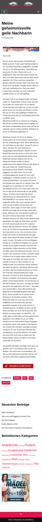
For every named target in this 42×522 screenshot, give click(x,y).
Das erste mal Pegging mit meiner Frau (16, 416)
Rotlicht (6, 382)
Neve (10, 520)
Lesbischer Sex (18, 454)
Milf (24, 378)
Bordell (17, 378)
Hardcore (30, 450)
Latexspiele (5, 455)
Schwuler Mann (23, 460)
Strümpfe (22, 464)
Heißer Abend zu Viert (10, 424)
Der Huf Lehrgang (8, 420)
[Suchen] (38, 12)
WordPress (29, 520)
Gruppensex (16, 450)
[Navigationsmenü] (4, 12)
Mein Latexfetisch (8, 412)
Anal (5, 445)
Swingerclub (29, 464)
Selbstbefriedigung (10, 464)
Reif (31, 378)
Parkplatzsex (6, 460)
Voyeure (6, 467)
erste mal (21, 446)
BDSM (13, 445)
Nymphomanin (32, 455)
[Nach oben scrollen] (21, 514)
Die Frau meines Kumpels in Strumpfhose (17, 428)
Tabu (36, 463)
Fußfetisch (5, 450)
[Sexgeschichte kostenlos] (21, 5)
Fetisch (30, 445)
